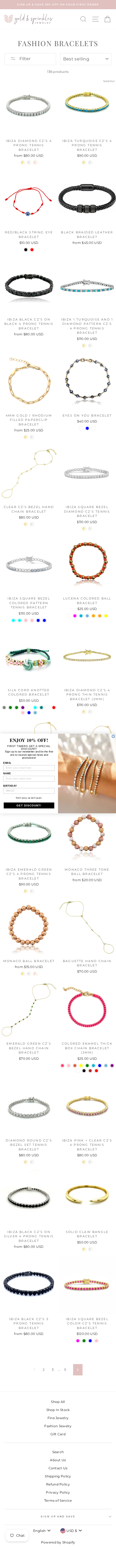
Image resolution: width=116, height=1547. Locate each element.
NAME (7, 773)
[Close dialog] (113, 736)
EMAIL (7, 763)
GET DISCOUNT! (29, 805)
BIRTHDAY (10, 786)
